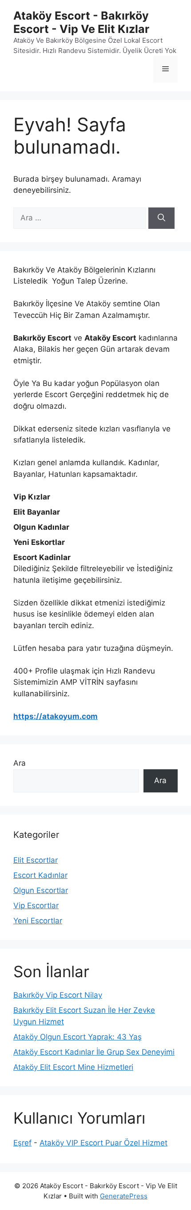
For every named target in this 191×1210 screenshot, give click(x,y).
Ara (19, 763)
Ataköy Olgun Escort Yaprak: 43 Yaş (77, 1036)
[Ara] (161, 218)
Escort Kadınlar (40, 875)
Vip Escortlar (36, 905)
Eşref (22, 1142)
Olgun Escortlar (40, 890)
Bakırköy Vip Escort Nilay (57, 995)
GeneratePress (123, 1196)
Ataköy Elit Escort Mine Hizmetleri (73, 1067)
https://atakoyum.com (55, 716)
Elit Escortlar (35, 860)
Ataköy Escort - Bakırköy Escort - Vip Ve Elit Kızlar (81, 22)
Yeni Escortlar (37, 920)
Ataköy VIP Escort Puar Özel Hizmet (103, 1142)
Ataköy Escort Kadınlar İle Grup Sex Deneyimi (94, 1052)
